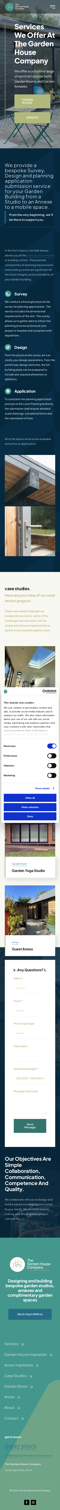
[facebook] (26, 1502)
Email (18, 1001)
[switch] (51, 755)
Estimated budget (26, 1068)
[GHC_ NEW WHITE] (17, 3)
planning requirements (40, 255)
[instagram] (33, 1502)
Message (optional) (26, 1091)
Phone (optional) (24, 1023)
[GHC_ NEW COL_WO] (30, 1258)
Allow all (30, 798)
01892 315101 (21, 1446)
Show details (42, 788)
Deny (30, 816)
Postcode (21, 1046)
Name (18, 978)
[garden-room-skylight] (30, 647)
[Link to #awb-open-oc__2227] (52, 7)
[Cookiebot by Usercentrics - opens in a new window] (42, 691)
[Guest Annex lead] (30, 886)
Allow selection (30, 807)
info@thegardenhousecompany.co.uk (28, 1455)
